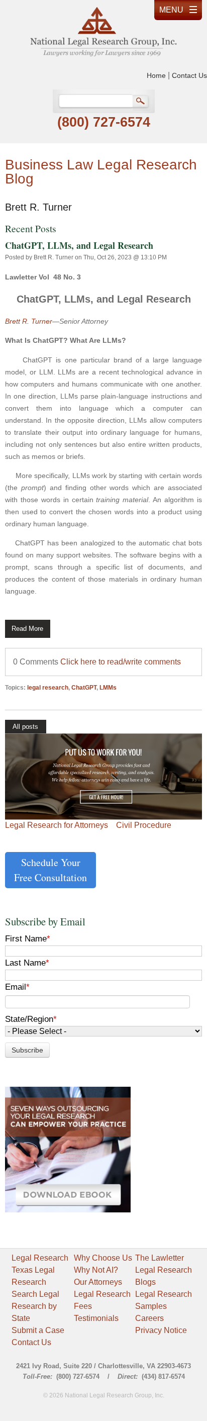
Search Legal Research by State (35, 1306)
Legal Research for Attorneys (56, 825)
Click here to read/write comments (120, 661)
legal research (47, 687)
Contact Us (189, 75)
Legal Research (40, 1258)
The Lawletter (159, 1258)
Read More (27, 628)
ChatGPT (83, 687)
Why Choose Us (103, 1258)
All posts (25, 726)
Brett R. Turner (53, 257)
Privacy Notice (161, 1330)
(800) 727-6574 (103, 122)
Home (156, 75)
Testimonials (96, 1318)
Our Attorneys (98, 1282)
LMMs (108, 687)
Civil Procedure (143, 825)
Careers (149, 1318)
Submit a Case (38, 1330)
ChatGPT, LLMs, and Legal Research (79, 245)
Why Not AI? (96, 1270)
